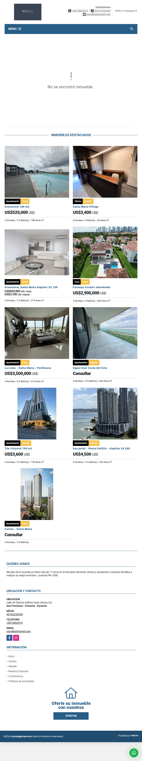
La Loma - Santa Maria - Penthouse (28, 367)
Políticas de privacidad (21, 681)
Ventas (12, 661)
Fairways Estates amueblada (91, 287)
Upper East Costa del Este (90, 367)
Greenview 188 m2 (17, 206)
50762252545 (102, 10)
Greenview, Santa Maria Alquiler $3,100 (31, 287)
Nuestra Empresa (18, 671)
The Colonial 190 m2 (18, 448)
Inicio (11, 656)
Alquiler (12, 666)
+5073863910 (80, 10)
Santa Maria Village (86, 206)
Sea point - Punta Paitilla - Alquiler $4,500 (101, 448)
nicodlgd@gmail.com (18, 631)
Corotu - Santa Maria (18, 529)
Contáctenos (15, 676)
